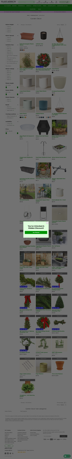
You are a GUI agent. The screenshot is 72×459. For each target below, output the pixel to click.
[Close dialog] (47, 223)
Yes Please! (36, 232)
